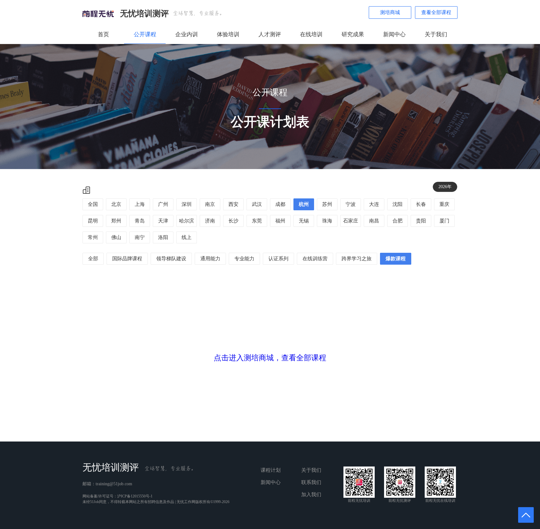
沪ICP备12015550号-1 (134, 496)
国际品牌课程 (127, 258)
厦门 (444, 220)
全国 (93, 204)
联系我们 (311, 482)
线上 (187, 237)
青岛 (140, 220)
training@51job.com (114, 484)
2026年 (445, 186)
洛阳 (163, 237)
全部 (93, 258)
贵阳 (421, 220)
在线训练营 (315, 258)
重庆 (444, 204)
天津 (163, 220)
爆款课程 (396, 258)
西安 (233, 204)
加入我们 (311, 494)
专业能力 (244, 258)
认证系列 (278, 258)
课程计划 (271, 470)
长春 (421, 204)
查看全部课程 (436, 12)
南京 (210, 204)
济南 (210, 220)
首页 (103, 34)
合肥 (397, 220)
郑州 (116, 220)
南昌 (374, 220)
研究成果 (353, 34)
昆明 (93, 220)
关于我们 (436, 34)
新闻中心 (394, 34)
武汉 (257, 204)
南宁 (140, 237)
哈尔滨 (186, 220)
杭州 (304, 204)
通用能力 (210, 258)
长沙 (233, 220)
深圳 (187, 204)
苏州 (327, 204)
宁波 (351, 204)
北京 (116, 204)
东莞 (257, 220)
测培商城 (390, 12)
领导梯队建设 (171, 258)
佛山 (116, 237)
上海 (140, 204)
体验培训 (228, 34)
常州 (93, 237)
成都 (280, 204)
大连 (374, 204)
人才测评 (269, 34)
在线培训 (311, 34)
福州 (280, 220)
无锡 (304, 220)
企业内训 (186, 34)
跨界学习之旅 (357, 258)
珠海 (327, 220)
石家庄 (350, 220)
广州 (163, 204)
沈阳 (397, 204)
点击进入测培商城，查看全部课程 (270, 358)
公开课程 (145, 34)
